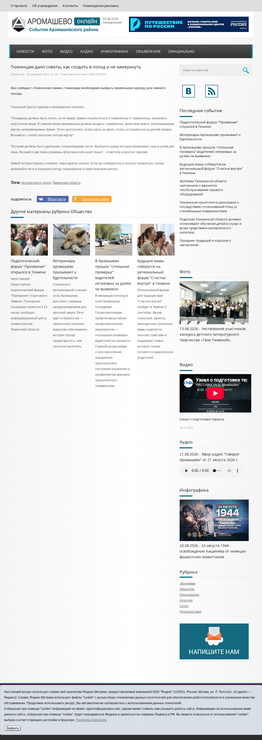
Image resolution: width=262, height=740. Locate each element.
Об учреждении (45, 6)
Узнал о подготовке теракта (202, 419)
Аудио (86, 51)
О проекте (19, 6)
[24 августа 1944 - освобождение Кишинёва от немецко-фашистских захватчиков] (214, 540)
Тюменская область (66, 183)
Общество (17, 74)
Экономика (187, 583)
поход (47, 183)
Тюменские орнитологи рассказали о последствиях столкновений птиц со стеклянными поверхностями (209, 206)
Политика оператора (91, 720)
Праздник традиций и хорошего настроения (205, 242)
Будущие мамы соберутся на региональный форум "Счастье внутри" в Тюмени (153, 272)
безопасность (31, 183)
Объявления (148, 51)
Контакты (70, 6)
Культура (186, 600)
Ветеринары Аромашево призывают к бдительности (210, 136)
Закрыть (12, 728)
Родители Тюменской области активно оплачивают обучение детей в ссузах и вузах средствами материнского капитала (211, 226)
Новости (25, 51)
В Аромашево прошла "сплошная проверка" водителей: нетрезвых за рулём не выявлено (208, 151)
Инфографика (114, 51)
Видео (66, 51)
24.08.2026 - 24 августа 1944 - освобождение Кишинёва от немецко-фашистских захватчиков (213, 551)
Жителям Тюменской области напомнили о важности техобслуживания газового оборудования (203, 187)
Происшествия (190, 612)
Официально (181, 51)
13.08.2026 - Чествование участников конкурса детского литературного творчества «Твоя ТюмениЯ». (213, 334)
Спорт (184, 606)
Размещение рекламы (101, 6)
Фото (47, 51)
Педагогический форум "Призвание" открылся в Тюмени (28, 266)
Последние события (201, 110)
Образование (189, 595)
